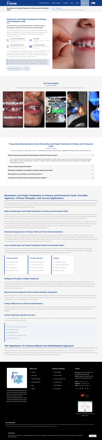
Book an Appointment (14, 68)
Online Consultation (35, 378)
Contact (26, 68)
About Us (33, 372)
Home (52, 8)
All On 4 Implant (58, 375)
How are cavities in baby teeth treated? (19, 166)
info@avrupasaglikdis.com (85, 385)
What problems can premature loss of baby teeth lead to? (25, 174)
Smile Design (57, 388)
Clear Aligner (50, 424)
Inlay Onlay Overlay (79, 424)
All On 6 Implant (25, 424)
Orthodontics (54, 426)
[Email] (80, 388)
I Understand (92, 435)
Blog (32, 385)
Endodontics (40, 426)
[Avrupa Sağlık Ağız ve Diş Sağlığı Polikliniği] (12, 3)
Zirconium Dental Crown (59, 378)
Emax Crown (26, 426)
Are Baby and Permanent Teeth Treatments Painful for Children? (27, 177)
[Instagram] (85, 388)
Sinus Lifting (43, 424)
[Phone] (78, 388)
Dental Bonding (70, 424)
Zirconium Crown (9, 426)
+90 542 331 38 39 (83, 381)
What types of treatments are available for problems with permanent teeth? (30, 170)
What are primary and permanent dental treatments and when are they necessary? (33, 155)
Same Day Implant (35, 424)
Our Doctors (34, 375)
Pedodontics (59, 8)
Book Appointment (35, 382)
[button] (44, 3)
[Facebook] (87, 388)
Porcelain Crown (18, 426)
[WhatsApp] (75, 388)
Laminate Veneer (58, 382)
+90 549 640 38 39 (85, 383)
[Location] (83, 388)
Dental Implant (57, 372)
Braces (55, 424)
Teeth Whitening (58, 385)
